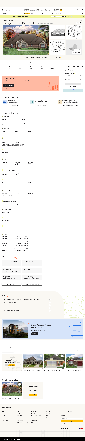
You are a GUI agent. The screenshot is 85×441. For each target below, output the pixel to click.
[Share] (77, 23)
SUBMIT (64, 16)
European (11, 20)
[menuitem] (26, 14)
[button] (83, 16)
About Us (18, 413)
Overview (27, 57)
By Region (4, 417)
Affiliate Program (34, 420)
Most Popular (4, 413)
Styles (32, 13)
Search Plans (26, 13)
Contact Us (48, 413)
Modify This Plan (15, 105)
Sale (48, 13)
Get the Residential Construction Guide (70, 105)
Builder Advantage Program (36, 413)
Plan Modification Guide (36, 415)
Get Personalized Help (8, 85)
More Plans (57, 57)
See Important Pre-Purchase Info (32, 284)
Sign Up (72, 421)
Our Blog (52, 13)
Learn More (34, 333)
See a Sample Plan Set (11, 284)
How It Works (58, 13)
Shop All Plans (5, 420)
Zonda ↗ (18, 424)
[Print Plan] (81, 19)
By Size (3, 418)
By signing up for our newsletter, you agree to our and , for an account (72, 424)
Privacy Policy (73, 424)
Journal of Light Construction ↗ (23, 422)
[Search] (82, 13)
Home (4, 20)
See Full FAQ (48, 314)
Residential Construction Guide (37, 417)
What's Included (45, 57)
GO (61, 9)
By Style (3, 415)
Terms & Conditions (66, 424)
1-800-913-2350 (5, 13)
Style (7, 20)
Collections (38, 13)
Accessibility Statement (76, 439)
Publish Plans (33, 418)
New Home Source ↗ (21, 418)
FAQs (52, 57)
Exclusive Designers (20, 417)
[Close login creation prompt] (83, 16)
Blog (32, 422)
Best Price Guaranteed (78, 66)
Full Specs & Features (35, 57)
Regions (43, 13)
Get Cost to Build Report (42, 105)
